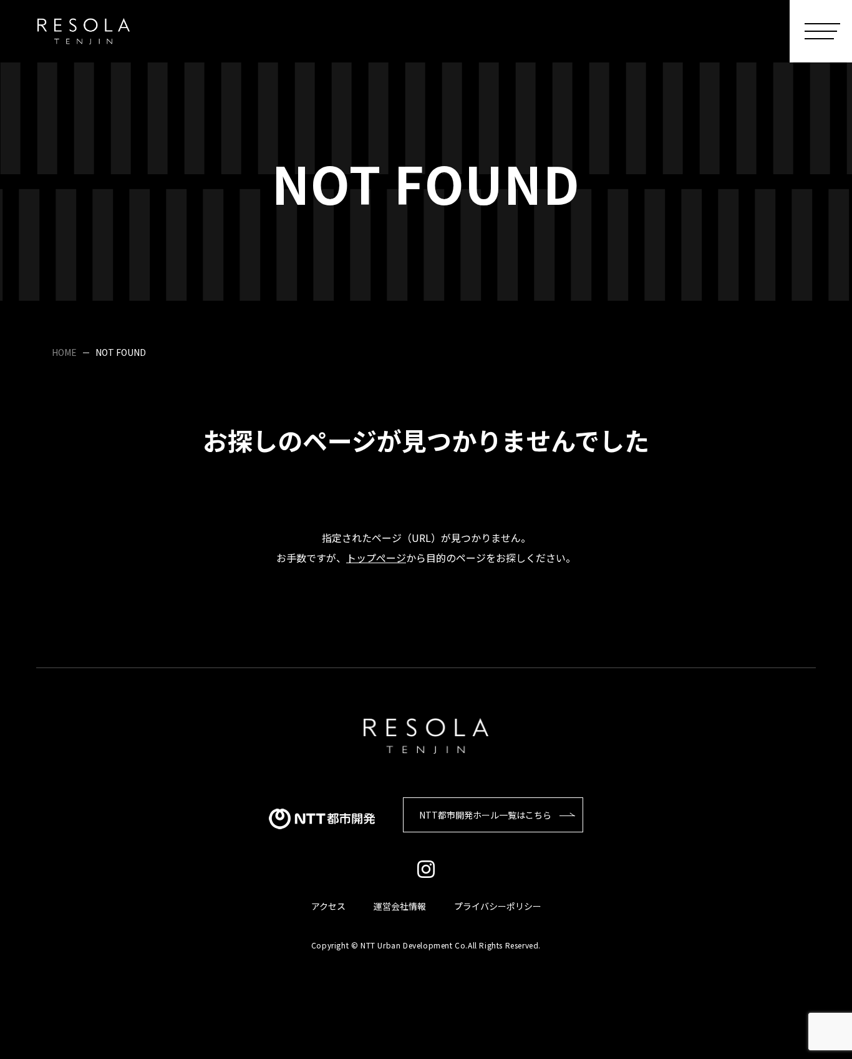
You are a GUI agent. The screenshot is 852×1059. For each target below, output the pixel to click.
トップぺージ (376, 557)
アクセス (328, 906)
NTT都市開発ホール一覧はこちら (485, 815)
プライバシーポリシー (497, 906)
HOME (64, 352)
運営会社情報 (400, 906)
